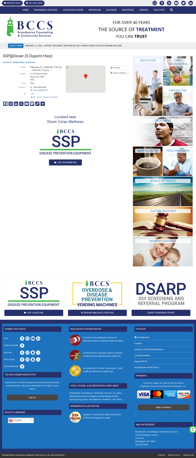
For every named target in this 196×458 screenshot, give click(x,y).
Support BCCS (14, 3)
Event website (39, 90)
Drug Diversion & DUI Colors (147, 367)
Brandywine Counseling (24, 62)
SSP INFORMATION (66, 162)
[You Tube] (176, 2)
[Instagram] (169, 2)
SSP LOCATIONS (35, 312)
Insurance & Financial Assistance (149, 349)
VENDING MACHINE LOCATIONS (98, 312)
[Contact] (154, 2)
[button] (118, 73)
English (17, 420)
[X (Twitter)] (183, 2)
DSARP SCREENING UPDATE (161, 312)
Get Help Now (36, 3)
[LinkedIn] (190, 2)
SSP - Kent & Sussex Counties (45, 97)
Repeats (46, 70)
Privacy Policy (174, 455)
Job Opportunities (142, 355)
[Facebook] (162, 2)
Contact (138, 343)
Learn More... (117, 399)
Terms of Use (188, 455)
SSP (32, 94)
